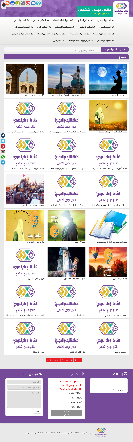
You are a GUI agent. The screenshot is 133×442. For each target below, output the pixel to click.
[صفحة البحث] (23, 3)
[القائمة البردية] (28, 3)
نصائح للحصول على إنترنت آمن (85, 49)
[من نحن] (38, 3)
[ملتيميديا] (17, 3)
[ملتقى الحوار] (7, 3)
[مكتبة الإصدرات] (12, 3)
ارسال (37, 411)
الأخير (49, 360)
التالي (57, 360)
